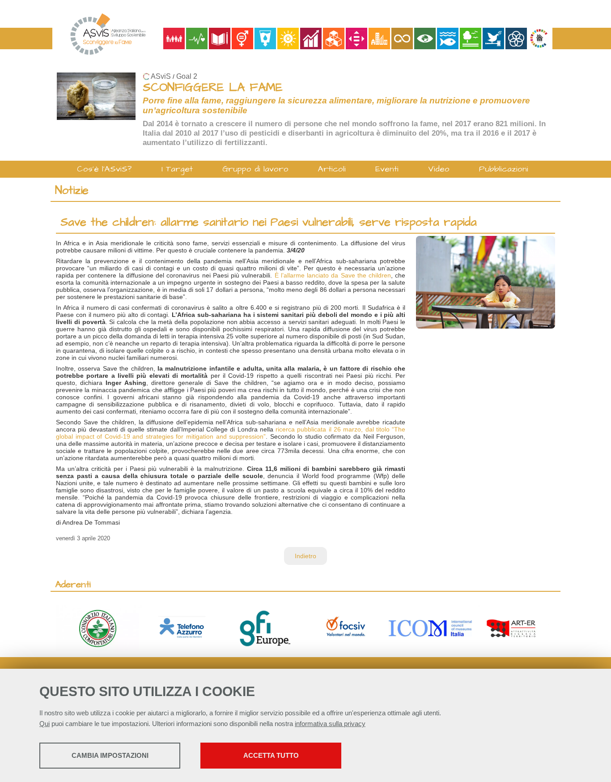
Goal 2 (186, 76)
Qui (44, 723)
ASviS (161, 76)
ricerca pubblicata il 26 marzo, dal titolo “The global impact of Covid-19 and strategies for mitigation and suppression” (230, 433)
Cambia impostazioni (110, 755)
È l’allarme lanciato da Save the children (333, 275)
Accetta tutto (271, 755)
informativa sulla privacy (330, 723)
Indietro (305, 556)
